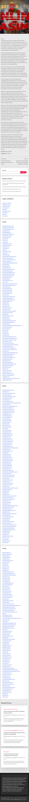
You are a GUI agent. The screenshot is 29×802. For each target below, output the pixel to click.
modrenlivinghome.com (8, 528)
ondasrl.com (5, 492)
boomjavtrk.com (6, 540)
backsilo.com (5, 333)
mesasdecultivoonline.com (9, 285)
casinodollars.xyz (6, 658)
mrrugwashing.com (7, 327)
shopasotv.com (6, 676)
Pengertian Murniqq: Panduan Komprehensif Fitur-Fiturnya (14, 186)
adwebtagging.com (7, 359)
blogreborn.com (6, 578)
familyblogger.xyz (6, 473)
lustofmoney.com (6, 372)
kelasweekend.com (7, 692)
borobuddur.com (6, 436)
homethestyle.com (7, 433)
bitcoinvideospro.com (7, 258)
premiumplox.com (6, 640)
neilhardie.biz (5, 644)
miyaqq (4, 790)
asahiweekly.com (6, 454)
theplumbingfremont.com (8, 687)
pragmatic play (6, 206)
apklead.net (5, 542)
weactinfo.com (6, 306)
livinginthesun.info (6, 251)
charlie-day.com (6, 319)
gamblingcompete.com (8, 571)
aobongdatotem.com (7, 401)
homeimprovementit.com (8, 393)
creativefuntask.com (7, 443)
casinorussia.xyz (6, 653)
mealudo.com (5, 317)
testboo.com (5, 637)
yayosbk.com (5, 642)
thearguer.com (6, 309)
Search (4, 170)
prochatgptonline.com (7, 583)
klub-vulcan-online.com (8, 476)
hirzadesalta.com (6, 414)
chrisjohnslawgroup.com (8, 475)
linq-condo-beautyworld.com (9, 611)
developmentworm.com (8, 684)
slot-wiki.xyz (5, 663)
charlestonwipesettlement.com (10, 352)
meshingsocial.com (7, 307)
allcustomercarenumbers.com (9, 471)
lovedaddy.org (6, 323)
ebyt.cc (4, 613)
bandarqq (4, 212)
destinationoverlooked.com (9, 364)
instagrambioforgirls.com (8, 299)
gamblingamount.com (7, 365)
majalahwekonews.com (8, 227)
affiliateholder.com (7, 380)
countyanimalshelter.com (8, 357)
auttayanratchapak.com (8, 269)
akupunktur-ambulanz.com (9, 608)
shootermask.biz (6, 648)
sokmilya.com (5, 537)
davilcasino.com (6, 425)
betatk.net (5, 693)
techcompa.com (6, 587)
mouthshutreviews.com (8, 412)
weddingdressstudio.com (8, 639)
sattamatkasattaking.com (8, 510)
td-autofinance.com (7, 594)
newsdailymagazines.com (8, 396)
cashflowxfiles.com (7, 301)
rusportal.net (5, 248)
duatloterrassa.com (7, 484)
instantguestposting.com (8, 679)
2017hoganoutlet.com (7, 229)
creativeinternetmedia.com (9, 575)
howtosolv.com (6, 634)
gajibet (9, 790)
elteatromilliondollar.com (8, 272)
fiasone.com (5, 314)
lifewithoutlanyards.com (8, 628)
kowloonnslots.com (7, 597)
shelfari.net (5, 652)
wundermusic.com (6, 438)
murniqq (16, 781)
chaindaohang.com (7, 615)
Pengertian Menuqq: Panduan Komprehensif (11, 189)
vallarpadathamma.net (8, 275)
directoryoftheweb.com (8, 234)
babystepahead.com (7, 362)
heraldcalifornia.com (7, 459)
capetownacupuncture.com (9, 256)
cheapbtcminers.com (7, 446)
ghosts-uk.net (5, 567)
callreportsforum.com (7, 536)
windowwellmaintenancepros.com (11, 378)
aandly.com (5, 695)
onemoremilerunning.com (8, 296)
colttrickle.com (6, 555)
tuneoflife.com (5, 376)
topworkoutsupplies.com (8, 410)
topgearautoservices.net (8, 521)
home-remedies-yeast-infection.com (11, 402)
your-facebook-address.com (9, 524)
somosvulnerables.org (7, 483)
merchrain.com (6, 532)
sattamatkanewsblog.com (9, 347)
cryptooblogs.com (6, 430)
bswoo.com (5, 696)
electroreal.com (6, 404)
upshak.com (5, 331)
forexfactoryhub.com (7, 584)
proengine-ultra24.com (8, 626)
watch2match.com (7, 664)
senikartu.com (5, 246)
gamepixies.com (6, 462)
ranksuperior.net (6, 360)
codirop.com (5, 565)
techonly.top (5, 570)
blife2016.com (6, 494)
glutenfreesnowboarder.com (9, 496)
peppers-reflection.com (8, 375)
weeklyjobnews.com (7, 355)
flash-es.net (5, 330)
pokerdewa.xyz (6, 661)
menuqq (4, 778)
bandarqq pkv (9, 781)
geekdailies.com (6, 531)
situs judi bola (6, 779)
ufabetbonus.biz (6, 690)
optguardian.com (6, 422)
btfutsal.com (5, 563)
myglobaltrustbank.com (8, 668)
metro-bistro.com (6, 632)
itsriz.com (4, 253)
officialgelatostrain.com (8, 507)
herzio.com (5, 240)
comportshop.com (6, 672)
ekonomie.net (5, 680)
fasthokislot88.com (7, 465)
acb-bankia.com (6, 328)
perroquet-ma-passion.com (9, 526)
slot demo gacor (6, 204)
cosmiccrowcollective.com (8, 259)
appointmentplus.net (7, 682)
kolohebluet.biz (6, 647)
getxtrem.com (5, 304)
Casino (5, 709)
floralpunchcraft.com (7, 312)
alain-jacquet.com (6, 261)
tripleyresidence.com (7, 479)
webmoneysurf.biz (7, 645)
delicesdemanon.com (7, 636)
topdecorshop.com (7, 674)
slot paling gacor (11, 789)
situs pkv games (6, 211)
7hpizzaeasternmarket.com (9, 623)
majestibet (19, 789)
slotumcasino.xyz (6, 655)
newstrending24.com (7, 688)
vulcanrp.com (5, 602)
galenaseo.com (6, 666)
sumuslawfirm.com (7, 341)
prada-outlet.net (6, 552)
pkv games (8, 153)
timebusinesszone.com (8, 373)
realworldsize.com (7, 277)
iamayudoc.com (6, 449)
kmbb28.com (5, 534)
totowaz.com (5, 351)
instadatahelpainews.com (8, 529)
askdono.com (5, 568)
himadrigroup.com (7, 591)
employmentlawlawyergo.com (10, 669)
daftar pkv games (6, 203)
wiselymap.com (6, 581)
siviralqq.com (5, 335)
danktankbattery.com (7, 315)
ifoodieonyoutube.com (7, 407)
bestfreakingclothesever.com (9, 338)
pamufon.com (5, 486)
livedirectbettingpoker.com (9, 320)
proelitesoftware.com (7, 470)
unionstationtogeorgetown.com (10, 447)
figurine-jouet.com (6, 523)
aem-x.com (5, 428)
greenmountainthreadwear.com (10, 344)
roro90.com (5, 238)
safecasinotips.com (7, 467)
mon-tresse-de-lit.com (8, 516)
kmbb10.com (5, 303)
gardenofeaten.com (7, 293)
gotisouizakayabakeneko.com (9, 262)
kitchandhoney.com (7, 631)
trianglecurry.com (6, 502)
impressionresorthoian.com (9, 336)
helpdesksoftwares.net (8, 390)
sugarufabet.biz (6, 518)
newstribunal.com (6, 394)
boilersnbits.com (6, 287)
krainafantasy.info (6, 243)
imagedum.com (6, 504)
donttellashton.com (7, 235)
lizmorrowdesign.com (7, 497)
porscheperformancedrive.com (10, 487)
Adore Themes (23, 799)
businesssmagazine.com (8, 573)
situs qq (4, 214)
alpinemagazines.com (7, 600)
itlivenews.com (6, 685)
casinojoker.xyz (6, 660)
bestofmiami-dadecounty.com (9, 406)
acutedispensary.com (7, 346)
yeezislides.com (6, 399)
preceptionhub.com (7, 398)
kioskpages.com (6, 500)
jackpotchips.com (6, 468)
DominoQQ (9, 151)
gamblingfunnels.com (7, 560)
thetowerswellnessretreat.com (10, 505)
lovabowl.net (5, 391)
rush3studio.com (6, 237)
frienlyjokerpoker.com (7, 595)
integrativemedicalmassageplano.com (12, 325)
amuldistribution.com (7, 435)
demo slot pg (5, 207)
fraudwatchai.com (7, 427)
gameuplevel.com (6, 431)
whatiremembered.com (8, 610)
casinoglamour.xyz (7, 656)
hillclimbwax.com (6, 367)
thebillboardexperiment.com (9, 513)
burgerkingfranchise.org (8, 274)
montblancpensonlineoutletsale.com (11, 605)
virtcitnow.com (6, 579)
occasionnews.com (7, 370)
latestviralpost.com (7, 288)
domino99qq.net (6, 232)
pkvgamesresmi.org (16, 790)
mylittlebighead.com (7, 451)
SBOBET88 (15, 730)
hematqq (21, 781)
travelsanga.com (6, 677)
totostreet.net (5, 423)
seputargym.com (6, 419)
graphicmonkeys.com (7, 460)
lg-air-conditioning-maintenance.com (11, 618)
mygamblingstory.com (8, 226)
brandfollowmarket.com (8, 354)
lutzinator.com (6, 491)
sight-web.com (6, 589)
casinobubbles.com (7, 417)
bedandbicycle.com (7, 457)
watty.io (4, 250)
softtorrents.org (6, 481)
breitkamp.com (6, 478)
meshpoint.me (5, 264)
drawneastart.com (7, 463)
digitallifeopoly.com (7, 415)
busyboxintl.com (6, 267)
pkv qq (14, 784)
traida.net (4, 629)
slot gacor (24, 778)
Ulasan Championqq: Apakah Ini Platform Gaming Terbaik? (14, 180)
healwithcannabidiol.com (8, 499)
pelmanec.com (6, 230)
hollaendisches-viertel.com (9, 624)
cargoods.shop (6, 254)
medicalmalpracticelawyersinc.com (11, 671)
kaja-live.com (5, 586)
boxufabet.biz (5, 520)
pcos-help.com (6, 562)
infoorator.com (6, 619)
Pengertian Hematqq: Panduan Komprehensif (11, 191)
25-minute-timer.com (7, 441)
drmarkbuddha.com (7, 616)
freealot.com (5, 452)
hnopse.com (5, 368)
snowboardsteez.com (7, 298)
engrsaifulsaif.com (7, 444)
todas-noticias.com (7, 245)
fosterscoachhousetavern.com (9, 283)
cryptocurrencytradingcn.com (9, 349)
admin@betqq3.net (22, 23)
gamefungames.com (7, 439)
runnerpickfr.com (6, 557)
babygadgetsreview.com (8, 607)
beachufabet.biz (6, 515)
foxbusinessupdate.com (8, 322)
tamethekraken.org (7, 489)
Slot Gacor (15, 709)
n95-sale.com (5, 576)
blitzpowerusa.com (7, 291)
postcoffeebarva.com (7, 270)
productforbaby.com (7, 280)
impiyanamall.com (7, 420)
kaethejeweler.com (7, 508)
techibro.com (5, 599)
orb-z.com (4, 282)
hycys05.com (5, 295)
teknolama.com (6, 278)
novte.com (5, 621)
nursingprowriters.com (8, 343)
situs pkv (4, 209)
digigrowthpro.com (7, 554)
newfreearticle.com (7, 290)
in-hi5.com (5, 242)
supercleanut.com (6, 455)
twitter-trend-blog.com (8, 603)
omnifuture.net (6, 559)
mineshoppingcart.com (8, 409)
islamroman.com (6, 592)
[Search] (27, 6)
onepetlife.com (6, 512)
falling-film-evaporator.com (9, 339)
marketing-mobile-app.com (9, 311)
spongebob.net (6, 266)
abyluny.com (5, 539)
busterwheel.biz (6, 650)
